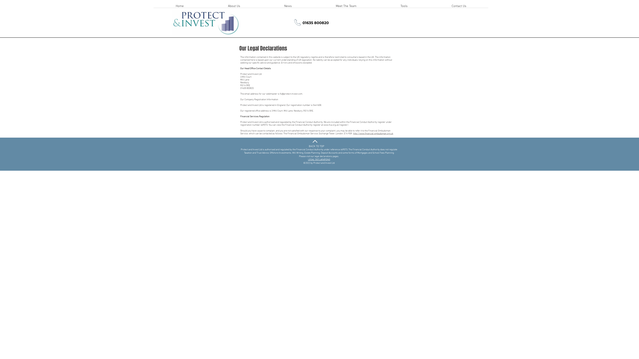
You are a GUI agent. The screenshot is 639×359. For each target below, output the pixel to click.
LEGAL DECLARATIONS (319, 159)
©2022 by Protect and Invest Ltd (319, 163)
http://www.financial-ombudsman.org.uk (373, 133)
